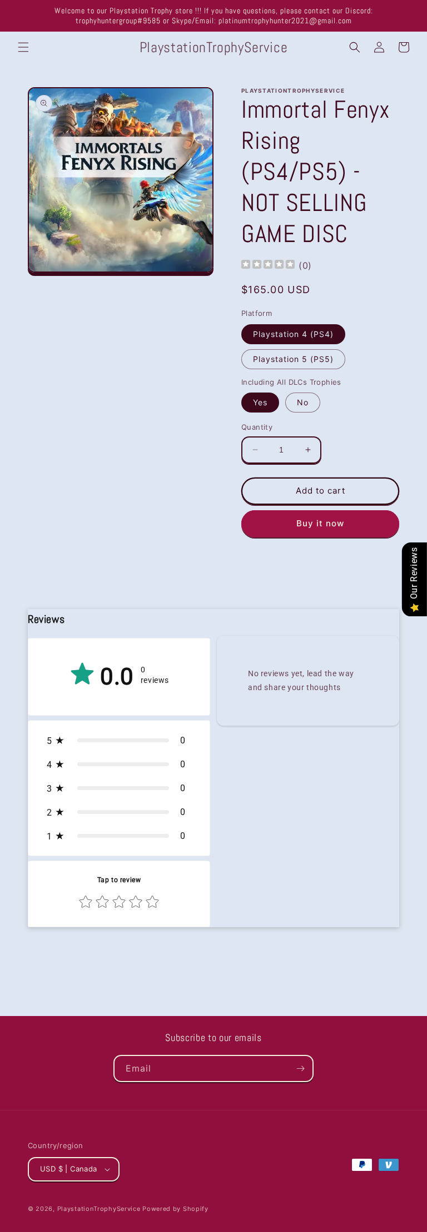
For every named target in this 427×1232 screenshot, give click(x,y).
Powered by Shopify (175, 1209)
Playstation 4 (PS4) (293, 334)
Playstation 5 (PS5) (293, 359)
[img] (268, 265)
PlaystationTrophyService (99, 1209)
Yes (260, 402)
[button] (23, 47)
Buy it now (320, 523)
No (303, 402)
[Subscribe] (300, 1068)
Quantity (256, 427)
